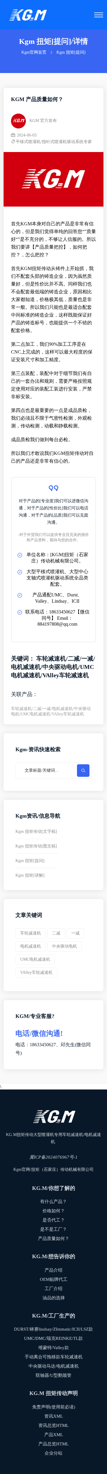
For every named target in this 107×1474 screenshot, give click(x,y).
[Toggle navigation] (98, 15)
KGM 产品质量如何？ (37, 99)
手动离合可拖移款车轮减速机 (54, 1356)
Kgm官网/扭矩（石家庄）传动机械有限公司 (53, 1169)
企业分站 (53, 1453)
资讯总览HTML (53, 1425)
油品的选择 (54, 1297)
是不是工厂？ (53, 1229)
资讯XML (53, 1416)
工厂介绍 (53, 1288)
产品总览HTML (53, 1444)
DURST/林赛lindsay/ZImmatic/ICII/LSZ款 (53, 1329)
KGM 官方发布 (43, 120)
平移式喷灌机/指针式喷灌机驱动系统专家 (54, 142)
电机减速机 (30, 946)
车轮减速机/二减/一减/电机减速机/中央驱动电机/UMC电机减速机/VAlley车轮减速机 (51, 711)
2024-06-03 (26, 135)
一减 (75, 933)
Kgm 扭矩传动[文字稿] (36, 831)
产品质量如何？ (53, 1238)
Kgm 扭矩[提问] (71, 52)
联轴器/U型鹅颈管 (53, 1375)
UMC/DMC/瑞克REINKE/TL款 (53, 1338)
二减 (56, 933)
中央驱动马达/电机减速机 (54, 1366)
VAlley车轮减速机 (36, 972)
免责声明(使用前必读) (53, 1407)
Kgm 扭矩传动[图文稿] (36, 846)
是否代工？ (54, 1220)
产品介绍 (53, 1270)
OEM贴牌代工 (53, 1279)
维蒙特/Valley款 (53, 1347)
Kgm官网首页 (33, 52)
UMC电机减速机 (35, 959)
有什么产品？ (53, 1201)
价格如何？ (54, 1210)
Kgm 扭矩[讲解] (30, 875)
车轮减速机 (30, 933)
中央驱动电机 (64, 946)
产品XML (53, 1434)
